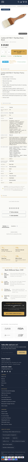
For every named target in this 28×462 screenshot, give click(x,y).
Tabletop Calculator (6, 393)
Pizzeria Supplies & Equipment (9, 435)
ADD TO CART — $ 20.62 (19, 52)
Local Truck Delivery (6, 418)
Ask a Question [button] (14, 215)
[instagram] (10, 371)
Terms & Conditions (19, 454)
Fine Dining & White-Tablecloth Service (11, 431)
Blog (2, 385)
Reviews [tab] (5, 226)
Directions (3, 383)
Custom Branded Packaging (8, 391)
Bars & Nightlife (6, 438)
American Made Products (10, 6)
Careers (3, 381)
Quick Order (4, 411)
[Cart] (23, 1)
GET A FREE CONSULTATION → (14, 313)
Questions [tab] (13, 226)
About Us (3, 376)
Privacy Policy (4, 454)
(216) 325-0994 (6, 367)
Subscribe (22, 352)
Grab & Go (15, 438)
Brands (3, 378)
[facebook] (7, 371)
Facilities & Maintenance (8, 447)
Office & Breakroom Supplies (18, 441)
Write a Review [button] (14, 212)
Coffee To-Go (6, 441)
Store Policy (11, 454)
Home (2, 6)
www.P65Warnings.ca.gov (18, 189)
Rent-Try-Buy (4, 395)
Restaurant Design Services (8, 403)
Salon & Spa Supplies (7, 444)
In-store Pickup (5, 415)
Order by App (4, 413)
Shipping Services (5, 420)
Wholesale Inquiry (5, 422)
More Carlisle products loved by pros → (13, 62)
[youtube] (5, 371)
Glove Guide (4, 405)
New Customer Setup (6, 424)
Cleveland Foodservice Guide (8, 401)
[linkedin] (2, 371)
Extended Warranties (6, 399)
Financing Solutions (6, 397)
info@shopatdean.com (6, 369)
